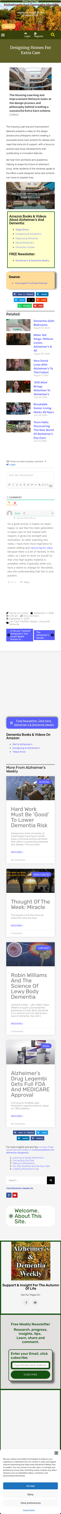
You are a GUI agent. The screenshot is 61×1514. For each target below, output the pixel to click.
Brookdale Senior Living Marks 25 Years (44, 408)
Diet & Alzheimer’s (24, 242)
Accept (30, 1485)
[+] (46, 484)
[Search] (51, 1180)
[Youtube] (15, 1195)
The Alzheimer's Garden (42, 635)
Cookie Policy (29, 1510)
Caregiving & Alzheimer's (26, 748)
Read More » (17, 852)
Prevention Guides (25, 247)
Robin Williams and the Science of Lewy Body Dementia (29, 986)
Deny (30, 1494)
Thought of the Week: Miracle (30, 904)
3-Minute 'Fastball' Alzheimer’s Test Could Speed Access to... (20, 635)
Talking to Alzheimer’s (24, 1163)
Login (12, 464)
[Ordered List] (24, 485)
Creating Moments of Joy (26, 1168)
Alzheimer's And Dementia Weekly (30, 5)
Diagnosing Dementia (26, 238)
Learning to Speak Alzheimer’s (28, 1157)
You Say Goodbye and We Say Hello (31, 1166)
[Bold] (9, 485)
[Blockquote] (32, 485)
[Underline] (17, 485)
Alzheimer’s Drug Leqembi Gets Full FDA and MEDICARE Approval (30, 1084)
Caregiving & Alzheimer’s (28, 234)
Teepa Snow (19, 751)
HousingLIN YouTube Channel (31, 283)
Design (33, 621)
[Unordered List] (28, 485)
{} (43, 484)
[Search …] (52, 34)
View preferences (30, 1502)
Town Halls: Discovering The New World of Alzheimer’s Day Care (44, 430)
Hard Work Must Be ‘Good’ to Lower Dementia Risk (30, 817)
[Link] (39, 485)
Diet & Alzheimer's (22, 744)
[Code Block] (35, 485)
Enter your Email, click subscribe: (29, 1356)
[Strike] (20, 485)
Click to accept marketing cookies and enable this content (30, 195)
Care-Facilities (21, 621)
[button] (56, 1453)
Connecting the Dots (23, 1160)
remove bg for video (41, 547)
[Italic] (13, 485)
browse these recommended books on (30, 1150)
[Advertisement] (30, 684)
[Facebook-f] (9, 1195)
